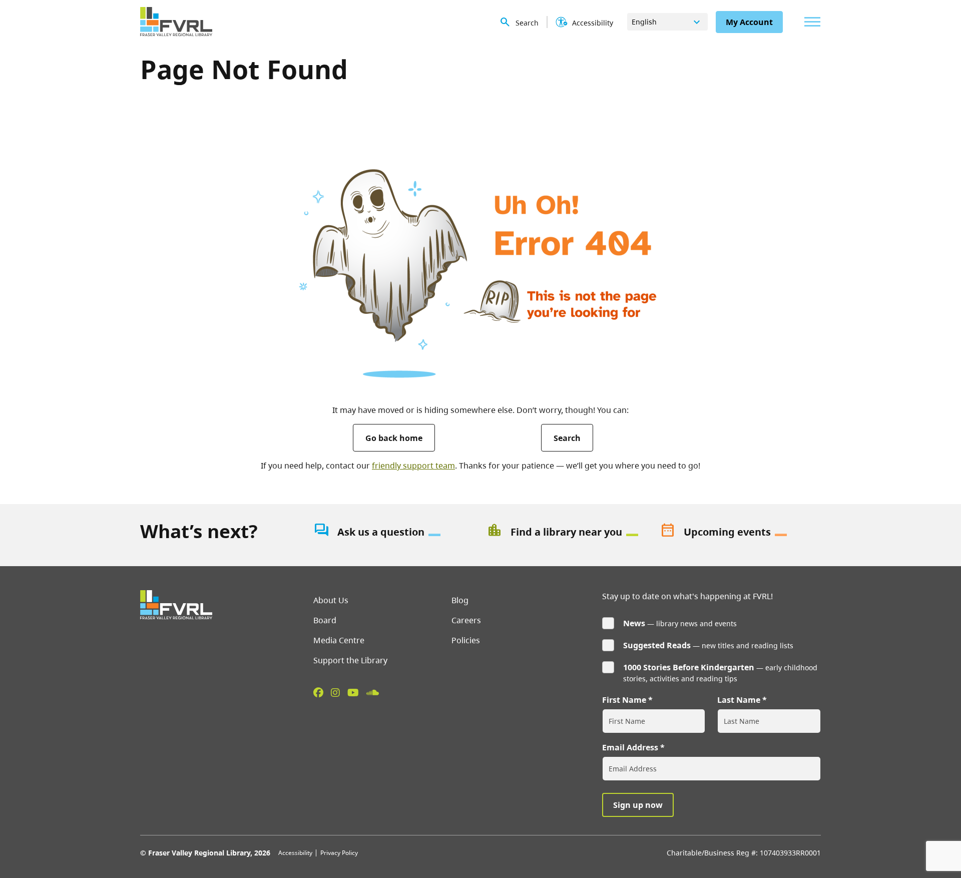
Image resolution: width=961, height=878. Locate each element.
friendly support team (413, 465)
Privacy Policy (339, 852)
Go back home (393, 438)
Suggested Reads (657, 645)
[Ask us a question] (393, 532)
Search (567, 438)
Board (324, 620)
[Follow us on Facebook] (318, 692)
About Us (330, 600)
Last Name (738, 699)
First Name (624, 699)
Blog (459, 600)
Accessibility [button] (592, 23)
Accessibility (295, 852)
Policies (465, 640)
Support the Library (350, 660)
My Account (749, 22)
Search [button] (527, 23)
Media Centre (338, 640)
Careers (466, 620)
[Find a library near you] (567, 532)
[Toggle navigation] (810, 22)
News (634, 623)
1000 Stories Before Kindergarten (688, 667)
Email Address (630, 747)
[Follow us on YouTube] (353, 692)
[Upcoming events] (740, 532)
